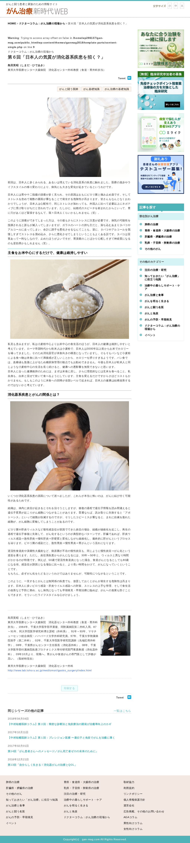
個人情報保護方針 (134, 799)
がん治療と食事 (154, 294)
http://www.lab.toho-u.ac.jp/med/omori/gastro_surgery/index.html (50, 670)
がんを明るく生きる (157, 301)
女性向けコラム (133, 828)
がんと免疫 (151, 313)
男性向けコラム (133, 823)
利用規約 (129, 788)
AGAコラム (130, 817)
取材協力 (129, 782)
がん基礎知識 (91, 89)
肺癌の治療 (151, 224)
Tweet (122, 78)
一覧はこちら (122, 710)
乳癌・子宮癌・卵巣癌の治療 (162, 242)
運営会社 (129, 805)
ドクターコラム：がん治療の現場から (162, 327)
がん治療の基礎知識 (117, 89)
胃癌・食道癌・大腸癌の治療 (162, 230)
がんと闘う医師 (68, 89)
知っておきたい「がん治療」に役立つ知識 (162, 277)
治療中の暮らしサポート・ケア (162, 287)
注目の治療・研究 (156, 269)
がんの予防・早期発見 (158, 319)
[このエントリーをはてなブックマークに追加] (129, 78)
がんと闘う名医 (154, 307)
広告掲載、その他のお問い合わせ (144, 811)
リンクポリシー (133, 793)
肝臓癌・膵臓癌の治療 (158, 236)
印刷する (69, 688)
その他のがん (153, 248)
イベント (150, 335)
